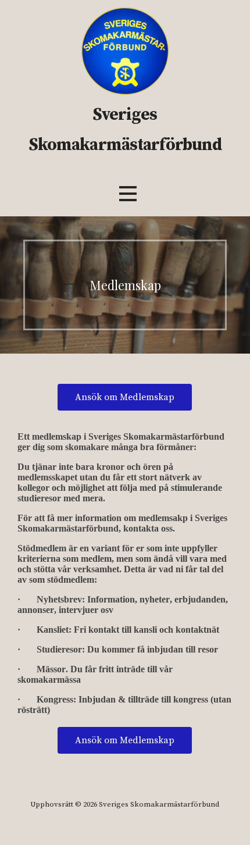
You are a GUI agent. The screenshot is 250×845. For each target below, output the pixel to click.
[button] (128, 193)
